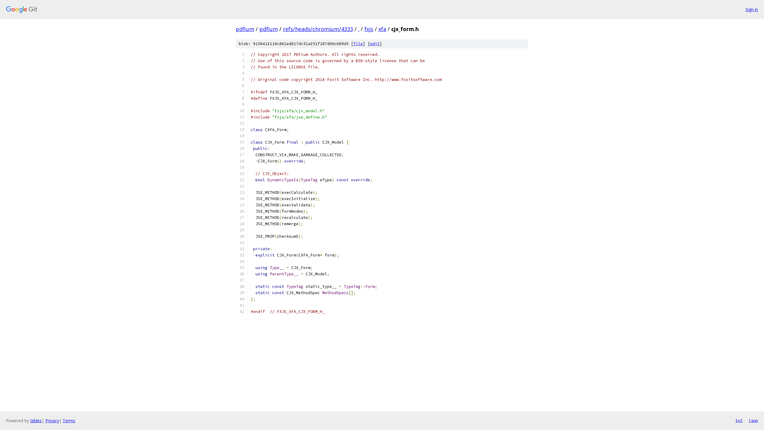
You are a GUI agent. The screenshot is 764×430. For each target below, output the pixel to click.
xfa (382, 29)
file (358, 43)
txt (739, 420)
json (753, 420)
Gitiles (36, 420)
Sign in (751, 9)
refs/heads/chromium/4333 (318, 29)
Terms (69, 420)
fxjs (368, 29)
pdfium (245, 29)
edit (375, 43)
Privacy (52, 420)
